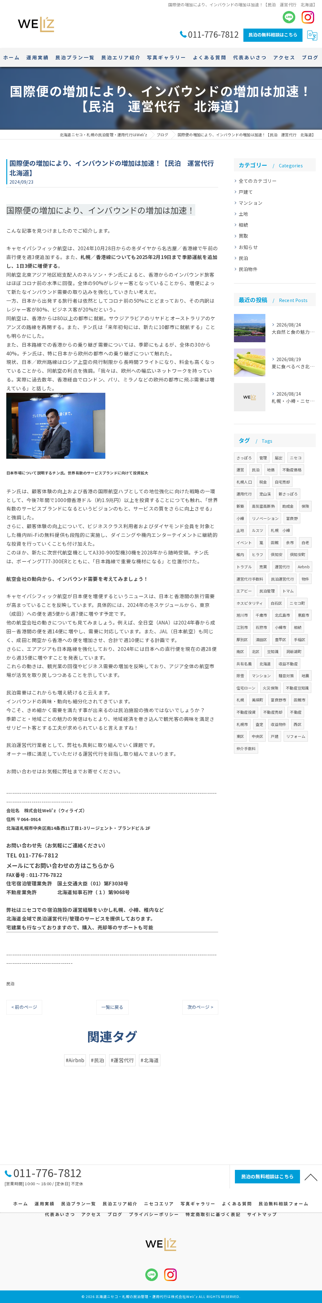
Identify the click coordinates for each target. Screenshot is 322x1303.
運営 (240, 469)
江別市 (242, 627)
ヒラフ (258, 554)
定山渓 (265, 493)
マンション (251, 202)
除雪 (240, 675)
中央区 (258, 736)
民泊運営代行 (282, 578)
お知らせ (248, 247)
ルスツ (258, 530)
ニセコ (296, 457)
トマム (288, 590)
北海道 (265, 663)
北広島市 (282, 615)
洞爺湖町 (294, 651)
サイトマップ (262, 1214)
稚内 (240, 554)
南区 (240, 651)
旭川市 (242, 615)
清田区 (261, 639)
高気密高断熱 (263, 506)
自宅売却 (282, 481)
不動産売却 (272, 712)
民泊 (10, 984)
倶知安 (276, 554)
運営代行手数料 (249, 578)
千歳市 (261, 615)
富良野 (292, 518)
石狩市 (261, 627)
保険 (305, 506)
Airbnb (304, 566)
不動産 (296, 712)
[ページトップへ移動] (311, 1177)
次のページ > (200, 1007)
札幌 (240, 699)
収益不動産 (288, 663)
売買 (263, 566)
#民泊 (97, 1060)
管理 (263, 457)
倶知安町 (297, 554)
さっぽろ (244, 457)
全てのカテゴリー (258, 180)
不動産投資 (246, 712)
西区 (297, 724)
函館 (274, 542)
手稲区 (299, 639)
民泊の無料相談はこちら (272, 34)
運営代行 (282, 566)
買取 (243, 235)
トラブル (244, 566)
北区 (255, 651)
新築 (240, 506)
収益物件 (278, 724)
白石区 (276, 603)
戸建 (274, 736)
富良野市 (278, 699)
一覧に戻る (112, 1007)
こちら (94, 865)
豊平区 (280, 639)
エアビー (244, 590)
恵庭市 (303, 615)
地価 (271, 469)
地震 (305, 675)
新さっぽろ (288, 493)
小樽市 (280, 627)
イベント (244, 542)
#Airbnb (75, 1060)
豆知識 (273, 651)
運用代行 (244, 493)
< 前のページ (24, 1007)
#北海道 (150, 1060)
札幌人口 (244, 481)
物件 (305, 578)
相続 (243, 224)
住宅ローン (245, 687)
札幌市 (242, 724)
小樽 (240, 518)
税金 (263, 481)
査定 (259, 724)
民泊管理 (267, 590)
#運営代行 (122, 1060)
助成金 (288, 506)
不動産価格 (292, 469)
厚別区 (242, 639)
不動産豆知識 (297, 687)
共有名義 (244, 663)
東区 (240, 736)
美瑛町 (258, 699)
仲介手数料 (246, 748)
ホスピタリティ (249, 603)
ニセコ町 (297, 603)
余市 (290, 542)
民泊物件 (248, 269)
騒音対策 (286, 675)
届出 (278, 457)
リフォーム (295, 736)
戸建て (246, 191)
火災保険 (270, 687)
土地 (243, 213)
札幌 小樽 (280, 530)
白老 (305, 542)
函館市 (299, 699)
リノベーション (265, 518)
